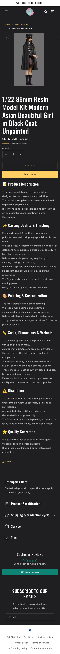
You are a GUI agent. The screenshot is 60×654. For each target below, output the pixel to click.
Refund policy (45, 637)
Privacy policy (21, 642)
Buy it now (30, 174)
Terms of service (40, 642)
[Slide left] (23, 91)
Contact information (41, 648)
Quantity (6, 148)
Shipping (5, 143)
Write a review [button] (30, 572)
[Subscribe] (50, 617)
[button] (6, 11)
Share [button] (8, 461)
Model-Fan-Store (25, 637)
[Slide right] (36, 91)
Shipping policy (19, 648)
